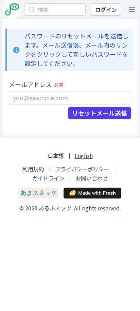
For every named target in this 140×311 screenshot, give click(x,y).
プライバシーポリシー (82, 169)
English (84, 156)
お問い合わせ (91, 178)
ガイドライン (48, 178)
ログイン (106, 9)
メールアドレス (36, 84)
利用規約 (33, 169)
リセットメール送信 (99, 112)
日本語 (56, 156)
